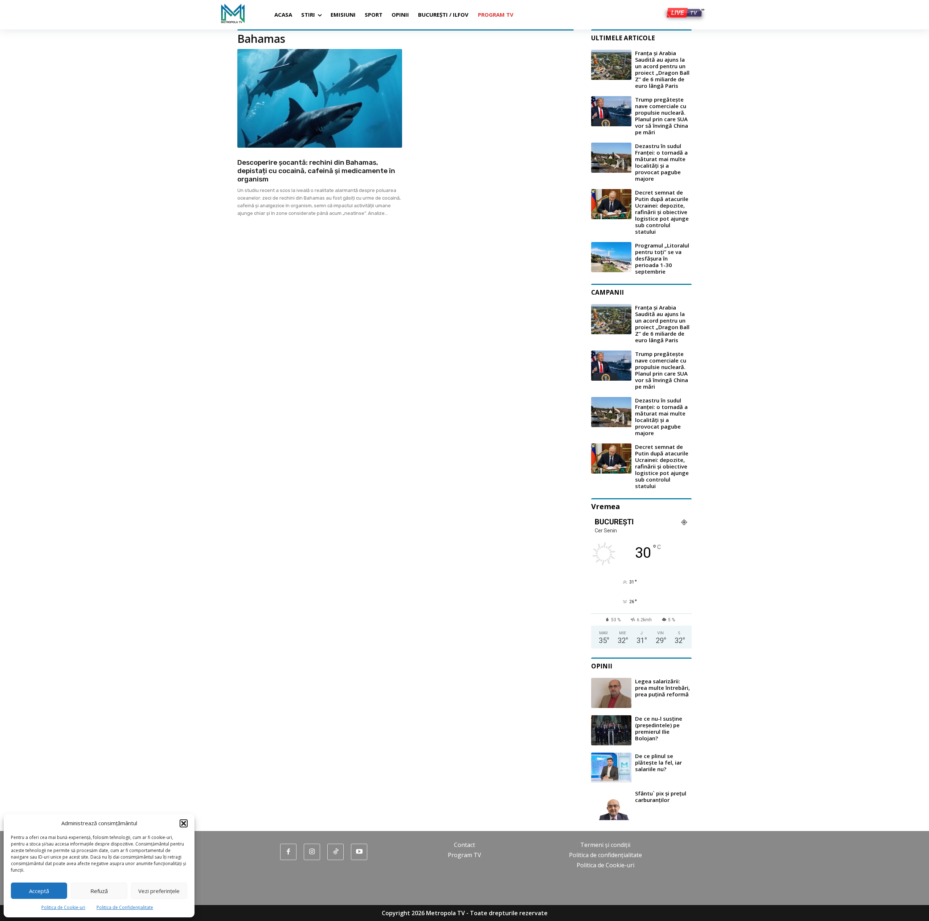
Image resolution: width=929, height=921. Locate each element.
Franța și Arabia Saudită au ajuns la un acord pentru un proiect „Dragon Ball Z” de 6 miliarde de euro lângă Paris (662, 69)
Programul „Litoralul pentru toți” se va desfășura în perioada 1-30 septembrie (662, 258)
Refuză (99, 891)
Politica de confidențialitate (605, 855)
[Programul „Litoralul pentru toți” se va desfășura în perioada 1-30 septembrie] (611, 257)
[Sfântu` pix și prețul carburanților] (611, 805)
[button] (183, 823)
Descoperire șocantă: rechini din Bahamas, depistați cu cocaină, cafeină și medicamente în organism (316, 170)
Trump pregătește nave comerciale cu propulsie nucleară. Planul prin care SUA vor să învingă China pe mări (661, 116)
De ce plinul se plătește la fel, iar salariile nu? (658, 762)
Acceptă (39, 891)
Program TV (464, 855)
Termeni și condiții (605, 845)
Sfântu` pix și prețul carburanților (660, 796)
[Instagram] (312, 852)
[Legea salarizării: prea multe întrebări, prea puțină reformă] (611, 693)
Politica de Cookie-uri (63, 907)
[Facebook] (288, 852)
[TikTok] (335, 852)
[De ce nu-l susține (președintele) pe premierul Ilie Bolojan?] (611, 730)
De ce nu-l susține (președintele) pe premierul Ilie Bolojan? (658, 728)
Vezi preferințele (159, 891)
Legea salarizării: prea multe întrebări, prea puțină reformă (662, 688)
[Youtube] (359, 852)
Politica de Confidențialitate (125, 907)
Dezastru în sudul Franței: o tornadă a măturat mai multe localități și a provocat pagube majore (661, 162)
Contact (464, 845)
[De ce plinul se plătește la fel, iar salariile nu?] (611, 768)
